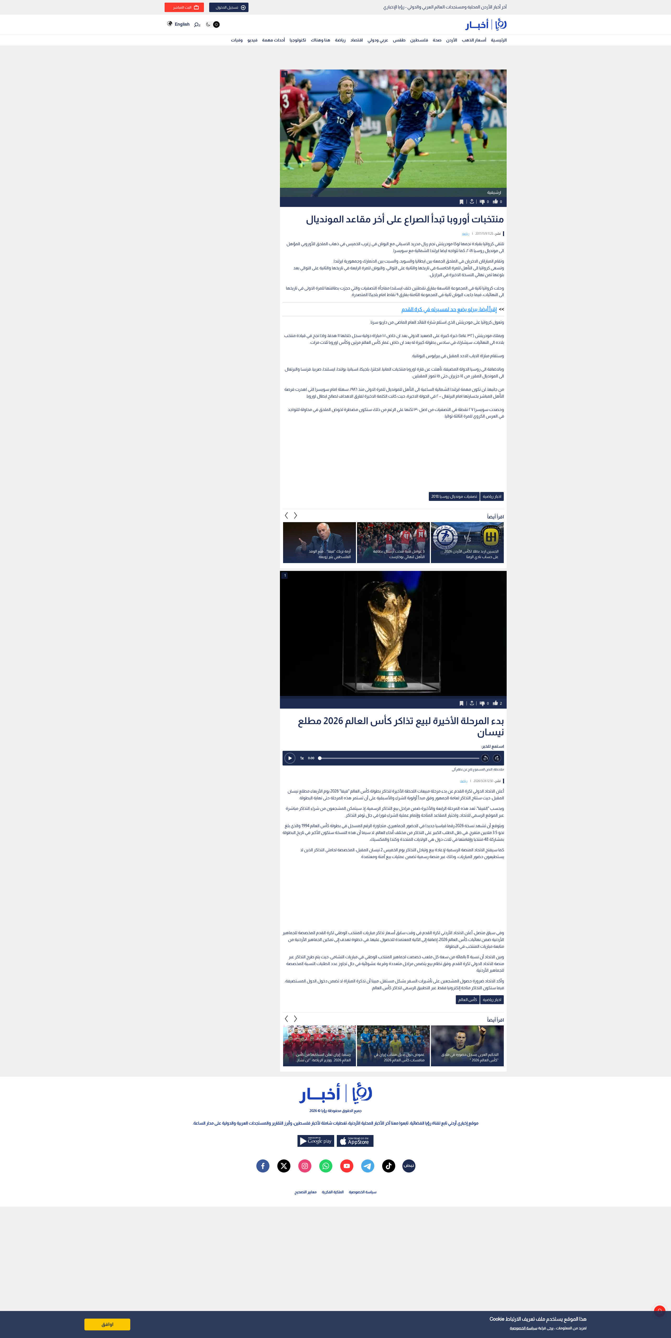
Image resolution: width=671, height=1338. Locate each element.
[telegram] (367, 1166)
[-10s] (485, 758)
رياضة (340, 40)
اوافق (107, 1324)
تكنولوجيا (298, 40)
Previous (295, 515)
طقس (399, 40)
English (182, 24)
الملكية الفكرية (333, 1192)
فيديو (252, 40)
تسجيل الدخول (227, 7)
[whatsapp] (325, 1166)
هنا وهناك (320, 40)
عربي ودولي (377, 40)
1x (302, 758)
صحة (437, 40)
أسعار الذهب (474, 40)
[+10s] (497, 758)
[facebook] (262, 1166)
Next (286, 515)
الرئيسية (499, 40)
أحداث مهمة (273, 40)
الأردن (451, 40)
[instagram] (304, 1166)
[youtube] (346, 1166)
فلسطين (419, 40)
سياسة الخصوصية (523, 1328)
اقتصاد (356, 40)
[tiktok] (388, 1166)
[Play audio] (290, 758)
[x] (283, 1166)
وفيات (237, 40)
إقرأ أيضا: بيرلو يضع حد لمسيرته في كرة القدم (449, 309)
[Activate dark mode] (212, 24)
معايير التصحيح (306, 1192)
